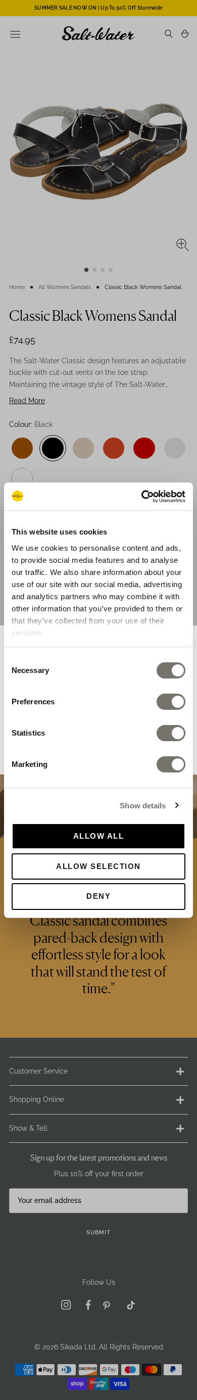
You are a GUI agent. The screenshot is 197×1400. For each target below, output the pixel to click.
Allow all (98, 836)
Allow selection (98, 866)
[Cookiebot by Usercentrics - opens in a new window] (141, 496)
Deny (98, 896)
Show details (143, 805)
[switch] (171, 702)
